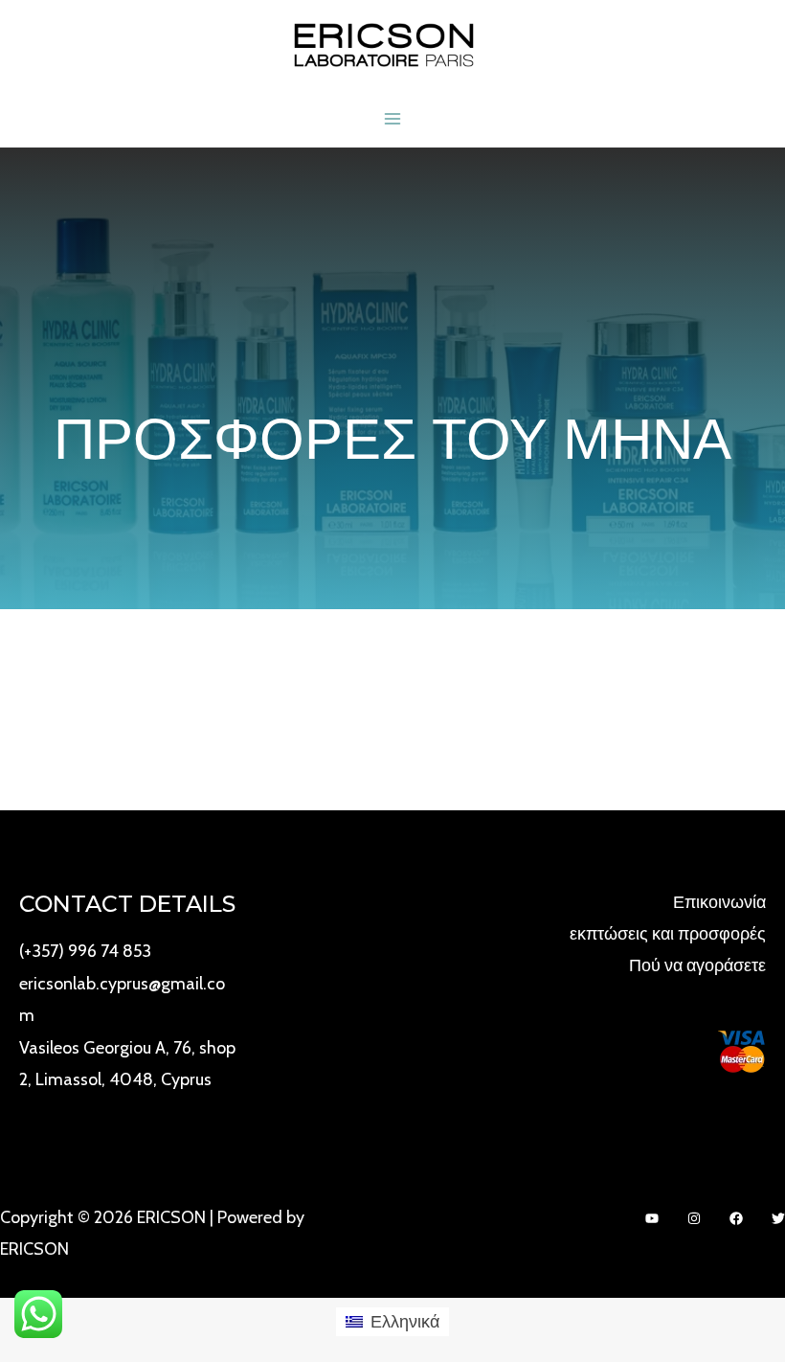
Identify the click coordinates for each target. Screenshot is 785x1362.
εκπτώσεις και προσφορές (668, 933)
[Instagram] (694, 1218)
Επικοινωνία (719, 902)
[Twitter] (778, 1218)
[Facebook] (736, 1218)
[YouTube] (652, 1218)
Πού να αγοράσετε (697, 965)
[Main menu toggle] (392, 118)
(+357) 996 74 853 (85, 951)
